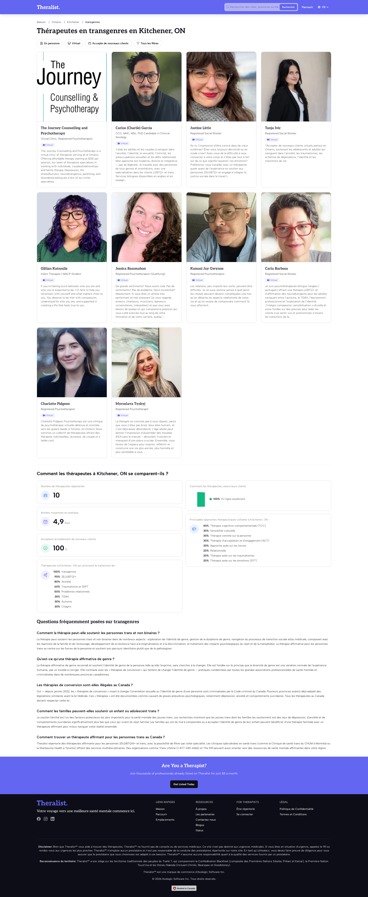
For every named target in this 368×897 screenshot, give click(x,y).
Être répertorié (246, 809)
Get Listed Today (184, 784)
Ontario (56, 22)
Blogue (200, 825)
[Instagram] (46, 819)
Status (199, 830)
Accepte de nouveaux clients (110, 43)
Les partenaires (205, 814)
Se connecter (245, 814)
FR (323, 7)
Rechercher (288, 7)
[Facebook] (39, 819)
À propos (201, 809)
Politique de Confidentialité (296, 809)
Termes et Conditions (293, 814)
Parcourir (307, 7)
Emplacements (165, 819)
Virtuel (76, 43)
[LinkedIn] (52, 819)
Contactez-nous (206, 819)
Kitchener (73, 22)
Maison (41, 22)
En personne (52, 43)
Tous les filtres (150, 43)
